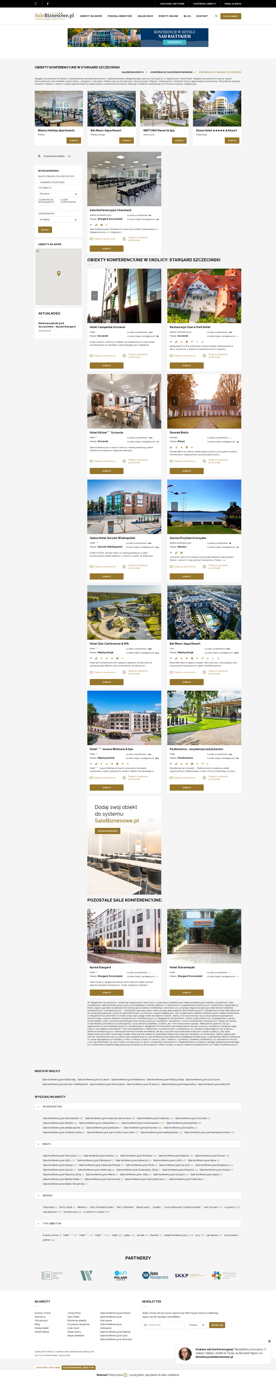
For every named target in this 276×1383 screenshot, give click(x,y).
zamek (142, 1235)
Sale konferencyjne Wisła (141, 1165)
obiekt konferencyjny (101, 215)
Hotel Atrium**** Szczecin (106, 432)
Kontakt (202, 16)
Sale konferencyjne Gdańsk (175, 1155)
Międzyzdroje (98, 134)
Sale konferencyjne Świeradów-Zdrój (138, 1169)
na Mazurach (72, 1211)
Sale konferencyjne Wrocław (138, 1155)
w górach (232, 1207)
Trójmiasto (50, 1207)
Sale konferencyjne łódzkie (60, 1123)
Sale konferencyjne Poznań (212, 1155)
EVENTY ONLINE (168, 16)
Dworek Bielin (179, 432)
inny (172, 648)
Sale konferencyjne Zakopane (95, 1160)
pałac (129, 1235)
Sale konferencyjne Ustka (136, 1174)
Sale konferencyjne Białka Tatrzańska (65, 1183)
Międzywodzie (106, 758)
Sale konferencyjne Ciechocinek (103, 1179)
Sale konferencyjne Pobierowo (128, 1079)
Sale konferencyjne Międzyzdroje (165, 1079)
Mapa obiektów (75, 1335)
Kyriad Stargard (100, 967)
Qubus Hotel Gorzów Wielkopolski (112, 538)
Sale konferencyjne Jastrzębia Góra (146, 1179)
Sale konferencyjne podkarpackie (63, 1127)
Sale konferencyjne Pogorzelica (178, 1084)
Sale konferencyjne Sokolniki (214, 1084)
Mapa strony (74, 1331)
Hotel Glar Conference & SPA (109, 643)
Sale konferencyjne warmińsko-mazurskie (113, 1132)
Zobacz (73, 140)
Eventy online (52, 1235)
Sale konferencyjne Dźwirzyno (202, 1079)
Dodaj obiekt (230, 16)
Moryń (181, 441)
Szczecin (103, 336)
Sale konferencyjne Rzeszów (180, 1169)
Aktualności (41, 1320)
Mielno (41, 134)
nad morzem (213, 1207)
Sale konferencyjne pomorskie (143, 1127)
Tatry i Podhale (126, 1207)
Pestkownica (185, 758)
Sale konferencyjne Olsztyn (216, 1169)
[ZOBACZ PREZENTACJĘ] (59, 109)
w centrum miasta (96, 1211)
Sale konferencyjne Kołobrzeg (59, 1079)
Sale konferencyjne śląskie (181, 1127)
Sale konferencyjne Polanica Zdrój (63, 1174)
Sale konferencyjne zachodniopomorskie (209, 1132)
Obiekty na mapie (91, 16)
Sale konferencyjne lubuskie (192, 1118)
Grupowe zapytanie (172, 4)
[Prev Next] (124, 179)
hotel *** (94, 972)
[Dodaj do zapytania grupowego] (51, 120)
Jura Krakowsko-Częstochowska (183, 1207)
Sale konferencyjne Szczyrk (176, 1165)
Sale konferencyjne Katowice (133, 1160)
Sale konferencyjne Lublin (169, 1160)
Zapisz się (217, 1325)
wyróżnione (231, 1235)
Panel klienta (233, 4)
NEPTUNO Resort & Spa (159, 130)
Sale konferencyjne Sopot (206, 1174)
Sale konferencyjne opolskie (183, 1123)
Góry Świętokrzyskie (102, 1207)
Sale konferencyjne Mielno (102, 1174)
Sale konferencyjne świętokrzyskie (64, 1132)
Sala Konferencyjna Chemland (110, 210)
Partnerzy (40, 1316)
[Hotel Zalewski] (138, 46)
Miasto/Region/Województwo (56, 176)
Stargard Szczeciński (110, 219)
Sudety (157, 1207)
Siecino (182, 547)
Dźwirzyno (148, 134)
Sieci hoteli (73, 1316)
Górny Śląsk (67, 1207)
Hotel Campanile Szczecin (107, 327)
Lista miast (73, 1328)
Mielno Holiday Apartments (56, 130)
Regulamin (64, 1355)
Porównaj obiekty (204, 4)
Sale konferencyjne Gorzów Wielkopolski (65, 1084)
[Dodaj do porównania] (43, 120)
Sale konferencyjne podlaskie (104, 1127)
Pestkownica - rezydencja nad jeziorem (196, 749)
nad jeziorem (52, 1211)
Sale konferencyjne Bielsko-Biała (63, 1179)
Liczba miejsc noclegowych (46, 201)
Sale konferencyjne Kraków (100, 1155)
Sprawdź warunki (107, 831)
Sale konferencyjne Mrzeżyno (143, 1084)
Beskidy (83, 1207)
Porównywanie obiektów (78, 1367)
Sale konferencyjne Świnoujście (107, 1084)
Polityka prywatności (46, 1355)
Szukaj (45, 230)
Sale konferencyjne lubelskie (155, 1118)
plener (49, 1239)
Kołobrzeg (201, 134)
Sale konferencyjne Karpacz (60, 1165)
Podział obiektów (120, 16)
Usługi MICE (145, 16)
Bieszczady (143, 1207)
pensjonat (214, 1235)
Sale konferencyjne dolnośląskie (63, 1118)
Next (153, 179)
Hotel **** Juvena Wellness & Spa (111, 749)
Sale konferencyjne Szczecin (93, 1079)
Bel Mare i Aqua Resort (106, 130)
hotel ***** (70, 1235)
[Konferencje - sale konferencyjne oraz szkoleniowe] (54, 18)
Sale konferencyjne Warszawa (62, 1155)
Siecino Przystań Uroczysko (188, 538)
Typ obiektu (45, 188)
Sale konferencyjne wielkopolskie (161, 1132)
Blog (187, 16)
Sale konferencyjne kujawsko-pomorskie (110, 1118)
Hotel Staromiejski (182, 967)
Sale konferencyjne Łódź (59, 1160)
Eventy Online (43, 1313)
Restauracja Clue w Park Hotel (190, 327)
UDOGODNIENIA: (46, 213)
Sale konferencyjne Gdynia (59, 1169)
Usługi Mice (74, 1313)
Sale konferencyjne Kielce (203, 1160)
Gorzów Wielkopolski (110, 547)
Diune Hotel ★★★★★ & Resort (216, 130)
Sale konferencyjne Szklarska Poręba (101, 1165)
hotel (92, 332)
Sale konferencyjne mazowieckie (142, 1123)
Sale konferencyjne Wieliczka (187, 1179)
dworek (173, 437)
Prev (95, 179)
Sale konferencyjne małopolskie (99, 1123)
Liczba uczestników (68, 201)
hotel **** (94, 437)
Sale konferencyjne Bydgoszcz (214, 1165)
